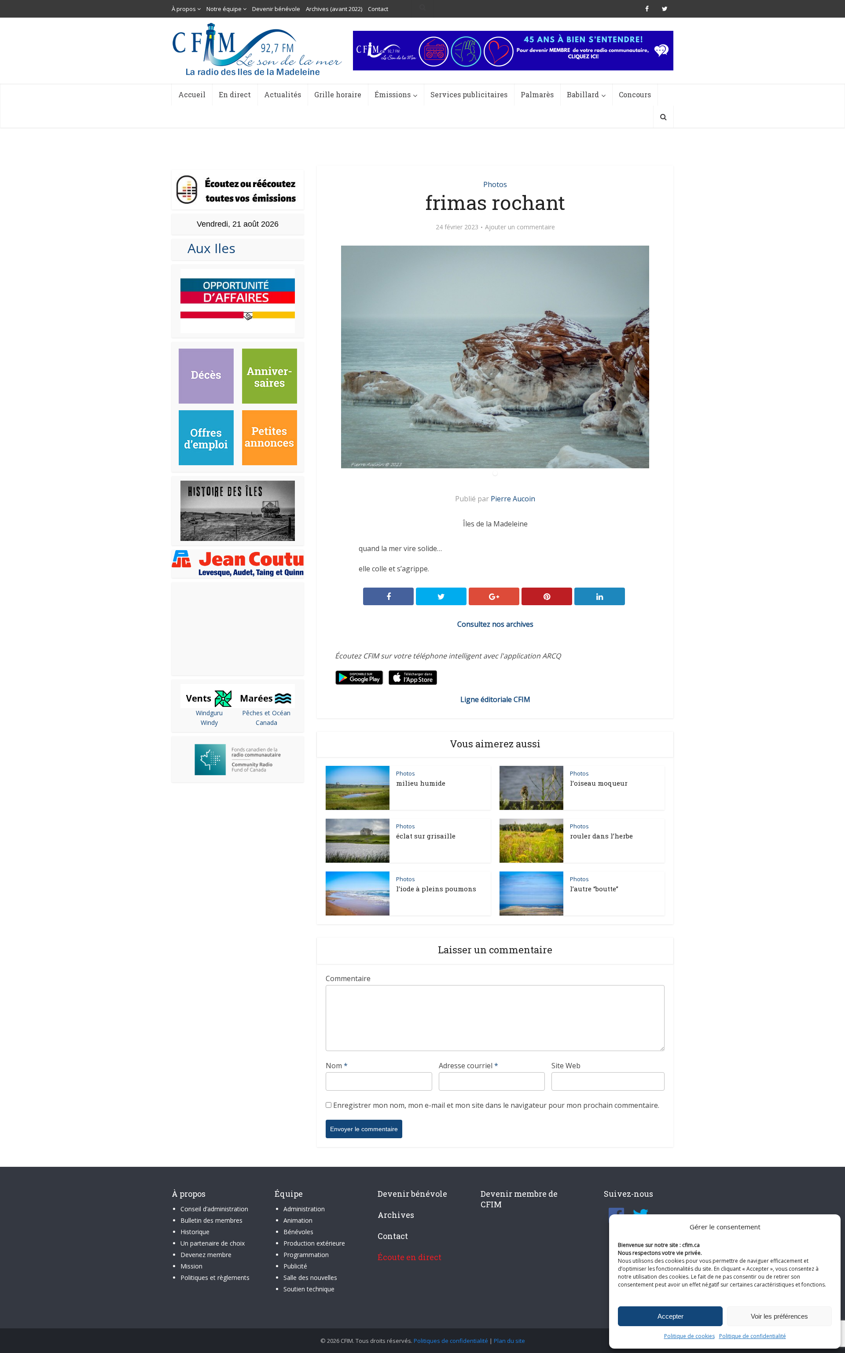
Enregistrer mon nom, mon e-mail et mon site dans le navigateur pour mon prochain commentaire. (496, 1105)
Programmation (306, 1254)
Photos (495, 184)
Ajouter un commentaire (520, 227)
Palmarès (537, 94)
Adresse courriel (468, 1065)
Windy (209, 722)
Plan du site (509, 1341)
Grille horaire (337, 94)
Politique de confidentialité (752, 1336)
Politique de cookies (689, 1336)
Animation (297, 1220)
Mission (191, 1266)
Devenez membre (205, 1254)
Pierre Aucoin (513, 499)
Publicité (295, 1266)
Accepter (670, 1316)
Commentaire (348, 978)
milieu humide (420, 783)
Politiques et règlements (215, 1277)
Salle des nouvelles (310, 1277)
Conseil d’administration (214, 1209)
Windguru (209, 713)
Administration (304, 1209)
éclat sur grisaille (426, 835)
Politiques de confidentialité (451, 1341)
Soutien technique (308, 1289)
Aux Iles (207, 248)
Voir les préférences (779, 1316)
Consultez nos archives (495, 624)
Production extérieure (314, 1243)
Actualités (282, 94)
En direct (235, 94)
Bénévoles (298, 1232)
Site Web (565, 1065)
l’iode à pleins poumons (436, 888)
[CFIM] (258, 49)
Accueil (192, 94)
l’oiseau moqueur (599, 783)
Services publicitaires (468, 94)
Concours (635, 94)
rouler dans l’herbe (601, 835)
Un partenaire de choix (212, 1243)
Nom (337, 1065)
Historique (194, 1232)
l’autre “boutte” (594, 888)
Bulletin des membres (211, 1220)
